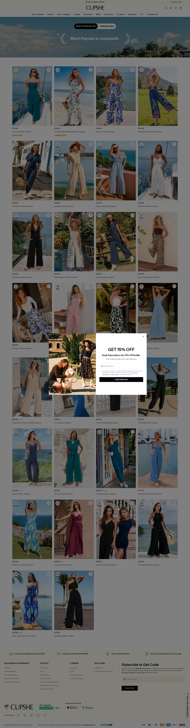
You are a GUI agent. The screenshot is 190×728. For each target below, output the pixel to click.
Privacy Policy (115, 374)
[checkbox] (100, 371)
